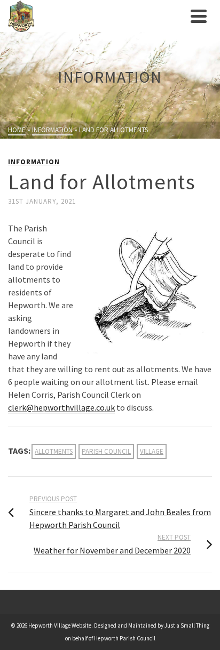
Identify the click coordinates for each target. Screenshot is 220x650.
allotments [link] (54, 451)
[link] (96, 16)
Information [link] (34, 161)
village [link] (151, 451)
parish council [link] (106, 451)
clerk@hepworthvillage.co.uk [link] (61, 407)
